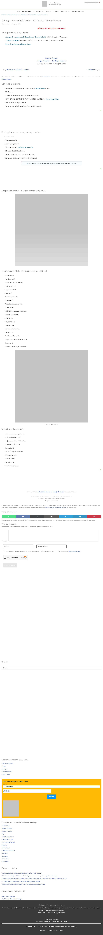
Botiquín (4, 845)
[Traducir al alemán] (91, 2)
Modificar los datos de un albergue (12, 899)
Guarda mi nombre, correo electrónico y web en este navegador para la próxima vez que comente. (29, 551)
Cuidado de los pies (7, 839)
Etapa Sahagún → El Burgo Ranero (51, 61)
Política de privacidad (52, 930)
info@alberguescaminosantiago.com (55, 507)
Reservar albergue (7, 771)
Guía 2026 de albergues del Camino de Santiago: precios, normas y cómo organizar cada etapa (29, 876)
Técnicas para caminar (8, 842)
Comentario (5, 541)
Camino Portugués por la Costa (31, 907)
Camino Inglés (71, 907)
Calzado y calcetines (8, 836)
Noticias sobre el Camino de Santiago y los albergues (51, 912)
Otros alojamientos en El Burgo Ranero (18, 44)
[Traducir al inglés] (85, 2)
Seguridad (4, 853)
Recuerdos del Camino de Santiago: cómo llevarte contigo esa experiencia (23, 884)
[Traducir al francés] (88, 2)
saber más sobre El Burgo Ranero (51, 492)
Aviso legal (43, 930)
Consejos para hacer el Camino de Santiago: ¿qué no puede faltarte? (21, 873)
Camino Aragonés (49, 910)
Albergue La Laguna (12, 40)
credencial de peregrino (25, 147)
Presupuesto (5, 859)
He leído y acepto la (69, 551)
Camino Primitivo (61, 907)
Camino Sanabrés (89, 907)
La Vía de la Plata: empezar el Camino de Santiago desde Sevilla (21, 881)
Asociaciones (5, 861)
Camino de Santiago (55, 3)
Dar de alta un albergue (8, 896)
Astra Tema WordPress (70, 926)
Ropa (3, 834)
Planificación (5, 825)
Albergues (5, 769)
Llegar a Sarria (6, 774)
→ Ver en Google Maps (51, 99)
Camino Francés (15, 14)
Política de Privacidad (74, 551)
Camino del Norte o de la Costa (48, 907)
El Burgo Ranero (6, 79)
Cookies (61, 930)
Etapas (3, 766)
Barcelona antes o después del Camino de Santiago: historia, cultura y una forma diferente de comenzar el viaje (34, 878)
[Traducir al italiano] (94, 2)
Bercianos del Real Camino (18, 70)
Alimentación (5, 848)
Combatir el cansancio (8, 850)
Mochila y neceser (7, 831)
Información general (7, 763)
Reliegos (91, 70)
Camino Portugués (16, 907)
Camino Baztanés (59, 910)
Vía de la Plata (80, 907)
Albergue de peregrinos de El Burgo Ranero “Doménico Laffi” (25, 37)
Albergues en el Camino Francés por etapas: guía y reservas (33, 14)
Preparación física (7, 828)
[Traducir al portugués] (97, 2)
